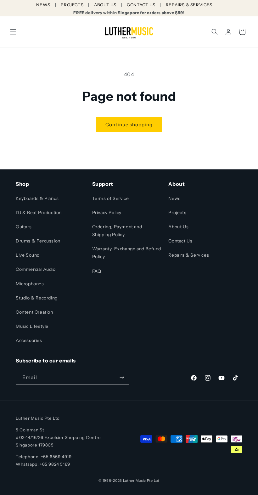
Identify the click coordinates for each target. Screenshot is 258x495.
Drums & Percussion (38, 241)
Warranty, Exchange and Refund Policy (126, 252)
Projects (177, 212)
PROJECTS (72, 4)
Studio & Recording (37, 298)
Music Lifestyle (32, 326)
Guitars (23, 227)
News (174, 198)
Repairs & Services (188, 255)
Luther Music (134, 480)
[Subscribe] (122, 377)
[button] (13, 32)
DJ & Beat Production (39, 212)
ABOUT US (105, 4)
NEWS (43, 4)
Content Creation (34, 312)
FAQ (96, 271)
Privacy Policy (106, 212)
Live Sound (28, 255)
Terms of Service (110, 198)
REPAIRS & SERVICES (189, 4)
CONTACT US (141, 4)
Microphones (30, 284)
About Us (178, 227)
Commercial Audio (36, 269)
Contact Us (180, 241)
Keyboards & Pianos (37, 198)
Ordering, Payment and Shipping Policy (117, 230)
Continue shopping (129, 125)
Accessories (29, 340)
